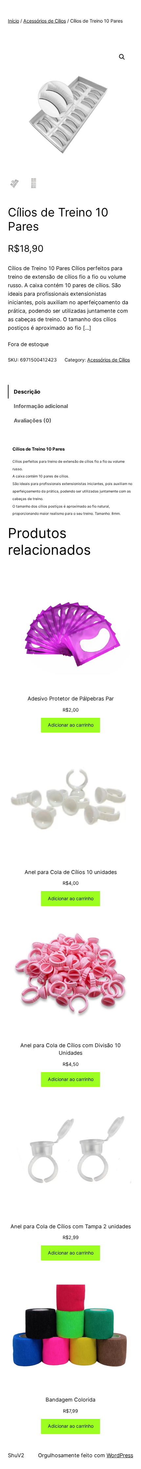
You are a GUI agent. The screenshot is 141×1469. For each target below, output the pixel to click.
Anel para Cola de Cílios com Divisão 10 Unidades (70, 1049)
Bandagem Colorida (70, 1399)
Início (13, 21)
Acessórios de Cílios (44, 21)
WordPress (120, 1455)
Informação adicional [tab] (41, 406)
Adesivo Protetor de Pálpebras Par (71, 698)
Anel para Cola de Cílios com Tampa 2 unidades (70, 1226)
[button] (122, 57)
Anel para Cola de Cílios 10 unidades (71, 872)
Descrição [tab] (27, 391)
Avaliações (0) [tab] (32, 420)
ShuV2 (16, 1455)
